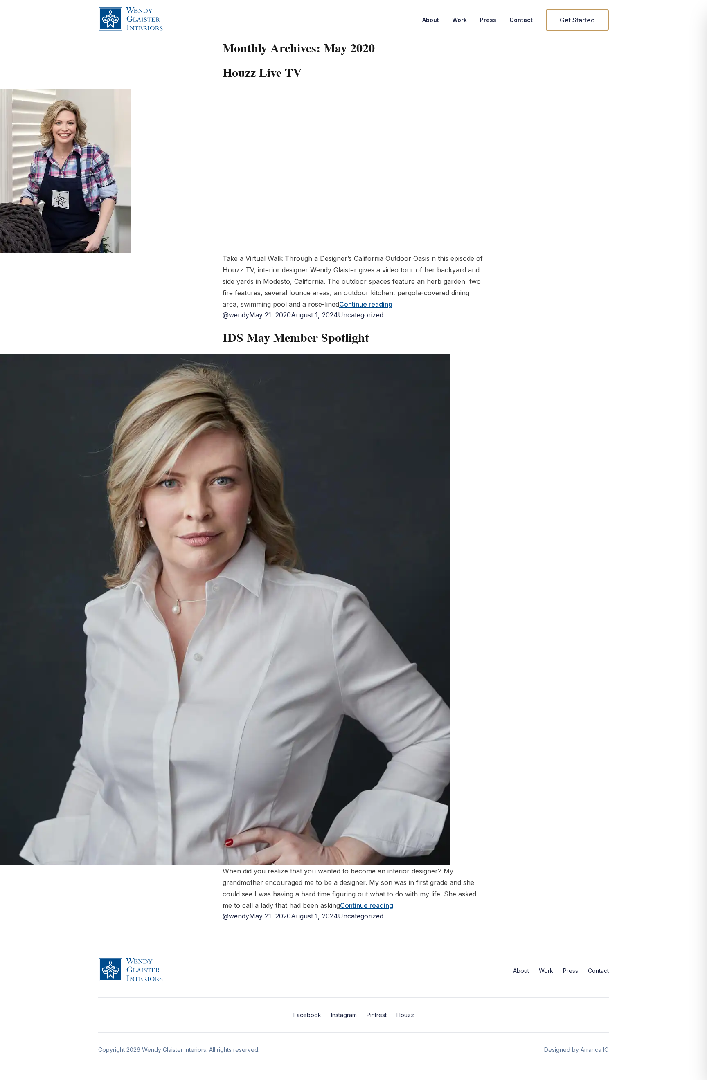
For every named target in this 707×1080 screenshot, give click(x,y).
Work (459, 19)
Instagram (344, 1014)
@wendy (236, 315)
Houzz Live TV (262, 72)
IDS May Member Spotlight (296, 337)
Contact (521, 19)
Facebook (307, 1014)
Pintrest (377, 1014)
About (430, 19)
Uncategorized (360, 315)
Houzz (405, 1014)
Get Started (577, 20)
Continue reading (365, 304)
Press (488, 19)
